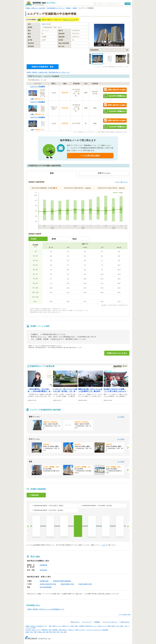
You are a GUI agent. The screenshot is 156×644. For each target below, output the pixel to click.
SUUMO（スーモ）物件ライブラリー (41, 3)
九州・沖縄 (63, 632)
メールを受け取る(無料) (90, 156)
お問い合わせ (124, 622)
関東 (35, 632)
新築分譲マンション (91, 626)
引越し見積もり (62, 629)
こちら (103, 545)
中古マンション (68, 20)
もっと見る (120, 417)
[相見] (36, 526)
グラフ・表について (121, 182)
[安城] (78, 526)
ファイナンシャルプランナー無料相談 (97, 629)
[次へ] (127, 447)
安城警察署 (43, 565)
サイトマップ (87, 622)
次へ (127, 526)
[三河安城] (92, 526)
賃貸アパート (66, 626)
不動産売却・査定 (46, 629)
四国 (54, 632)
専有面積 (33, 239)
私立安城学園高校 (46, 587)
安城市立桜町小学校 (85, 584)
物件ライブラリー (81, 629)
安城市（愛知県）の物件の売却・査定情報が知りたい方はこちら (48, 72)
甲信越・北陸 (41, 632)
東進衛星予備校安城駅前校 (62, 581)
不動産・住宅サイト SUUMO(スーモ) (36, 626)
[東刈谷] (106, 526)
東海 (47, 632)
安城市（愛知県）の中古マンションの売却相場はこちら (45, 609)
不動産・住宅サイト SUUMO (35, 8)
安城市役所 (43, 570)
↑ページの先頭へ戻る (125, 614)
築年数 (54, 239)
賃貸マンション (56, 626)
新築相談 (54, 629)
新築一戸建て (111, 626)
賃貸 (50, 626)
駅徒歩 (75, 239)
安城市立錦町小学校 (67, 584)
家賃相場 (81, 626)
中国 (58, 632)
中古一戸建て (120, 626)
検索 (128, 3)
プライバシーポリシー (110, 622)
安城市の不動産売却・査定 (43, 67)
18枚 (32, 99)
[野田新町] (120, 526)
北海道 (27, 632)
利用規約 (97, 622)
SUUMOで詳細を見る (115, 95)
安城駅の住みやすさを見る (117, 353)
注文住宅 (27, 629)
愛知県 (68, 8)
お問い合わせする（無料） (115, 89)
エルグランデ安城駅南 (37, 86)
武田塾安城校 (44, 581)
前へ (28, 526)
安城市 (75, 8)
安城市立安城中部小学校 (48, 584)
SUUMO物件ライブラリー (55, 8)
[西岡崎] (64, 526)
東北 (31, 632)
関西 (50, 632)
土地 (126, 626)
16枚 (32, 114)
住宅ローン (71, 629)
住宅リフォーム (36, 629)
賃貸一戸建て (74, 626)
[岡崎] (50, 526)
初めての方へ (75, 622)
